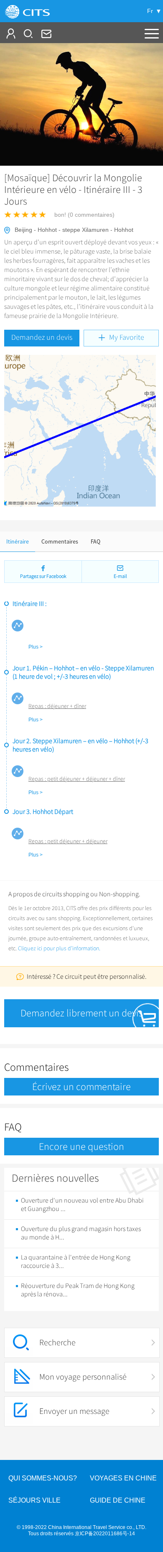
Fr (150, 11)
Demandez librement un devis (81, 1013)
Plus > (35, 647)
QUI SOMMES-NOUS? (42, 1478)
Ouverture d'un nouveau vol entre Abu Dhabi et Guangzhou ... (82, 1204)
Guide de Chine (117, 1500)
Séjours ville (34, 1500)
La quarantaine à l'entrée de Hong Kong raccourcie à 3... (75, 1261)
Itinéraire (17, 541)
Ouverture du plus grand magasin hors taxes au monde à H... (81, 1233)
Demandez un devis (41, 337)
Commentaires (59, 541)
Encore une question (81, 1146)
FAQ (95, 541)
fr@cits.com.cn (45, 33)
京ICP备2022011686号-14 (105, 1534)
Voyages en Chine (123, 1478)
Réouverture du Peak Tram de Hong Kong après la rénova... (78, 1290)
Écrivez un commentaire (81, 1086)
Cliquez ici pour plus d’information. (59, 948)
